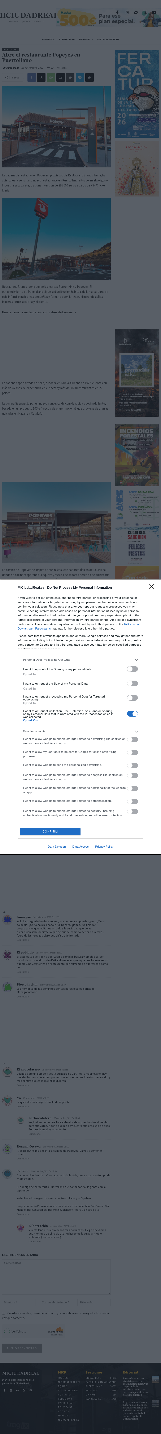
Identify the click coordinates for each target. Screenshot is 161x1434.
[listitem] (80, 660)
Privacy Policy (104, 846)
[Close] (153, 588)
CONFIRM (50, 831)
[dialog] (80, 717)
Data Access (80, 846)
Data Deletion (57, 846)
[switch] (132, 669)
